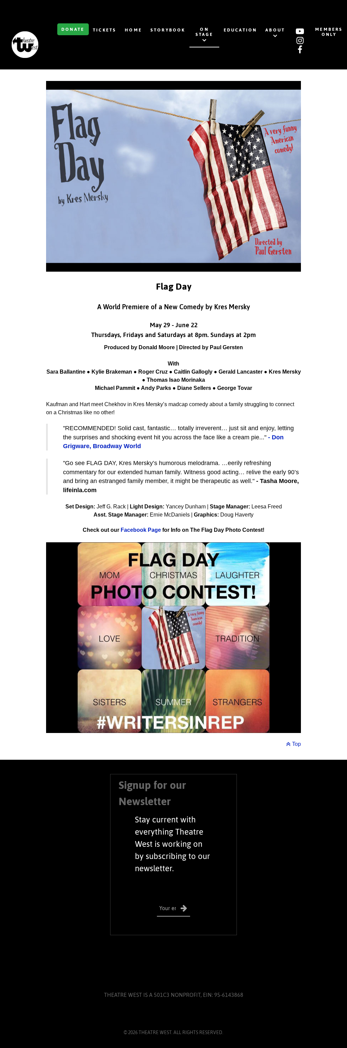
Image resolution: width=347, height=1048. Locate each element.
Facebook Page (141, 530)
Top (296, 744)
